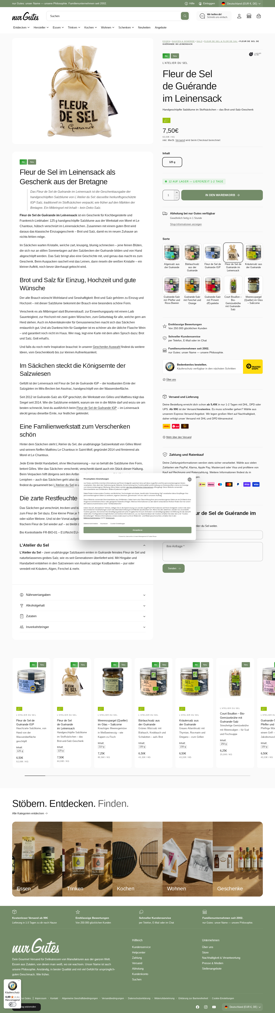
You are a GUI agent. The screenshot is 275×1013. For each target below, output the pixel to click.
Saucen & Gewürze (183, 41)
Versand (180, 140)
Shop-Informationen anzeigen (186, 224)
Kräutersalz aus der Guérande (188, 722)
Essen (57, 27)
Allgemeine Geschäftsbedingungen (80, 998)
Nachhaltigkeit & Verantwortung (221, 957)
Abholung (137, 968)
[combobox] (118, 16)
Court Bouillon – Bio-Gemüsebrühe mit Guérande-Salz (232, 717)
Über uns (171, 379)
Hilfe (192, 3)
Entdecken (19, 27)
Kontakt (54, 998)
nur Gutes (26, 998)
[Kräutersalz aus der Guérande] (253, 252)
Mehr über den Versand (178, 437)
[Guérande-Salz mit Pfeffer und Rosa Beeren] (172, 285)
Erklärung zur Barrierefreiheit (193, 998)
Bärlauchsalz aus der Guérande (149, 722)
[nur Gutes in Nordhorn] (249, 16)
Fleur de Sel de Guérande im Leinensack (66, 724)
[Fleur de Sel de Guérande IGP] (212, 252)
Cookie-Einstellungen (223, 998)
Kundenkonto (140, 974)
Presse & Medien (212, 963)
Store (205, 952)
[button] (259, 16)
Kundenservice (141, 947)
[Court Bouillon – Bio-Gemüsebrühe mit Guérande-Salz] (233, 285)
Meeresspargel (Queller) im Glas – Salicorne (113, 722)
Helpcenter (138, 952)
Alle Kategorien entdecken (28, 813)
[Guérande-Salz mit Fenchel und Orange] (192, 285)
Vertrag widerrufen (26, 1007)
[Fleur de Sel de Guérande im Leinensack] (233, 252)
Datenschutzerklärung (139, 998)
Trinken (72, 27)
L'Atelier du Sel (175, 63)
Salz (199, 41)
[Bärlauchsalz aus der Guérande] (192, 252)
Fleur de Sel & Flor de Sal (221, 41)
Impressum (40, 998)
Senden (172, 568)
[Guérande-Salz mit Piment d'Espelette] (212, 285)
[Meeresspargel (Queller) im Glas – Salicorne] (253, 285)
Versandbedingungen (113, 998)
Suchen (136, 979)
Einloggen (209, 3)
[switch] (12, 1004)
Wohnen (106, 27)
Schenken (124, 27)
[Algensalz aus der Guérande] (172, 252)
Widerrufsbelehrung (164, 998)
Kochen (89, 27)
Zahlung (137, 957)
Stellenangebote (211, 968)
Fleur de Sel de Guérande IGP (97, 408)
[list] (137, 917)
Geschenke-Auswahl (106, 346)
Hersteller (39, 27)
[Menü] (19, 981)
